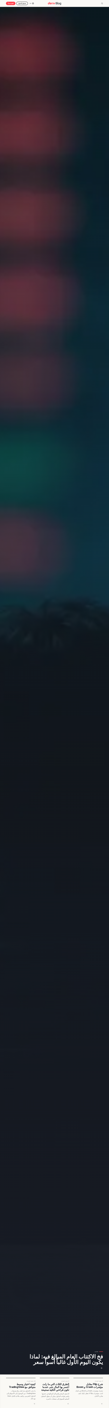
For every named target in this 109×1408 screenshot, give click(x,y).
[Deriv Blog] (54, 3)
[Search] (102, 3)
